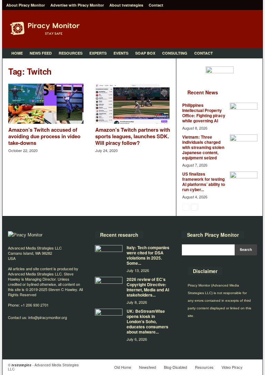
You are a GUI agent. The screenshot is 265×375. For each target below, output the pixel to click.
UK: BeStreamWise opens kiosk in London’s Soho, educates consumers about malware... (147, 321)
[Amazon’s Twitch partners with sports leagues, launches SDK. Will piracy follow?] (132, 104)
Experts (98, 53)
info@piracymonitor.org (47, 317)
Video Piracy (232, 367)
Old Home (122, 367)
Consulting (174, 53)
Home (17, 53)
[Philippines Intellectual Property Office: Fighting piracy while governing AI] (243, 113)
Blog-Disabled (175, 367)
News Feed (41, 53)
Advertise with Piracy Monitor (77, 5)
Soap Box (145, 53)
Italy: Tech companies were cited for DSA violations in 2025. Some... (148, 255)
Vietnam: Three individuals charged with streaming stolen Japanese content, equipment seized (203, 147)
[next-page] (194, 206)
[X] (253, 5)
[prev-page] (185, 206)
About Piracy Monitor (25, 5)
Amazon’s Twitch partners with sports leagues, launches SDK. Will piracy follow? (132, 136)
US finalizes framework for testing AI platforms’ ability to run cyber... (203, 182)
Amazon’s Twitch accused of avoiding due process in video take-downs (44, 136)
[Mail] (243, 5)
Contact (156, 5)
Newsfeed (147, 367)
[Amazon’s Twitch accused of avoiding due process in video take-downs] (46, 104)
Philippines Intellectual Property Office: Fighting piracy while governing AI (203, 113)
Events (121, 53)
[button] (252, 53)
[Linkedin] (232, 5)
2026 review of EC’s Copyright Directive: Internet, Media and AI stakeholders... (148, 287)
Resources (70, 53)
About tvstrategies (126, 5)
